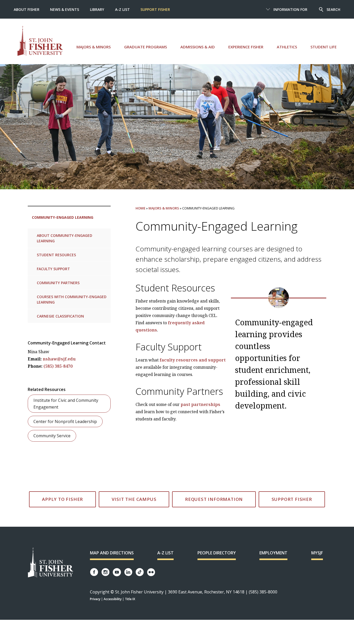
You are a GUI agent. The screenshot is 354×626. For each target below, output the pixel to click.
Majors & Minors (93, 46)
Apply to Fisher (62, 499)
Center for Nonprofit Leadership (65, 421)
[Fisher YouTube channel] (117, 572)
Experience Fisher (245, 46)
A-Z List (122, 9)
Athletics (287, 46)
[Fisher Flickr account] (151, 572)
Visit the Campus (134, 499)
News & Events (64, 9)
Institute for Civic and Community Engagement (65, 403)
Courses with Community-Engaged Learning (72, 299)
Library (97, 9)
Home (140, 208)
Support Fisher (155, 9)
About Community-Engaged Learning (64, 238)
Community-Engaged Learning (62, 217)
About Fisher (26, 9)
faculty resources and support (193, 360)
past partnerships (200, 404)
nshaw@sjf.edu (59, 359)
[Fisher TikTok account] (140, 572)
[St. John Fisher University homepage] (40, 40)
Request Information (214, 499)
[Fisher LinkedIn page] (128, 572)
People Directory (216, 553)
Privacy (95, 599)
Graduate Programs (145, 46)
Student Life (323, 46)
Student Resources (56, 254)
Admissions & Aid (197, 46)
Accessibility (113, 599)
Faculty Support (53, 268)
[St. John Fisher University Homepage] (50, 562)
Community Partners (58, 282)
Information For (290, 9)
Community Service (51, 436)
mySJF (317, 553)
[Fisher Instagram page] (105, 572)
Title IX (130, 599)
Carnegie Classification (60, 316)
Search (333, 9)
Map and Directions (112, 553)
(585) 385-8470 (58, 366)
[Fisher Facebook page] (94, 572)
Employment (273, 553)
